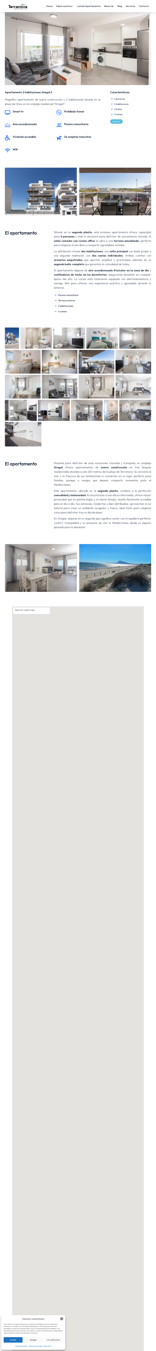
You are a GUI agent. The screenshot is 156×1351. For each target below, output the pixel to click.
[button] (61, 1319)
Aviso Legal (47, 1346)
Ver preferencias (53, 1340)
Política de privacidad (35, 1346)
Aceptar (13, 1340)
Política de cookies (21, 1346)
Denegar (33, 1340)
